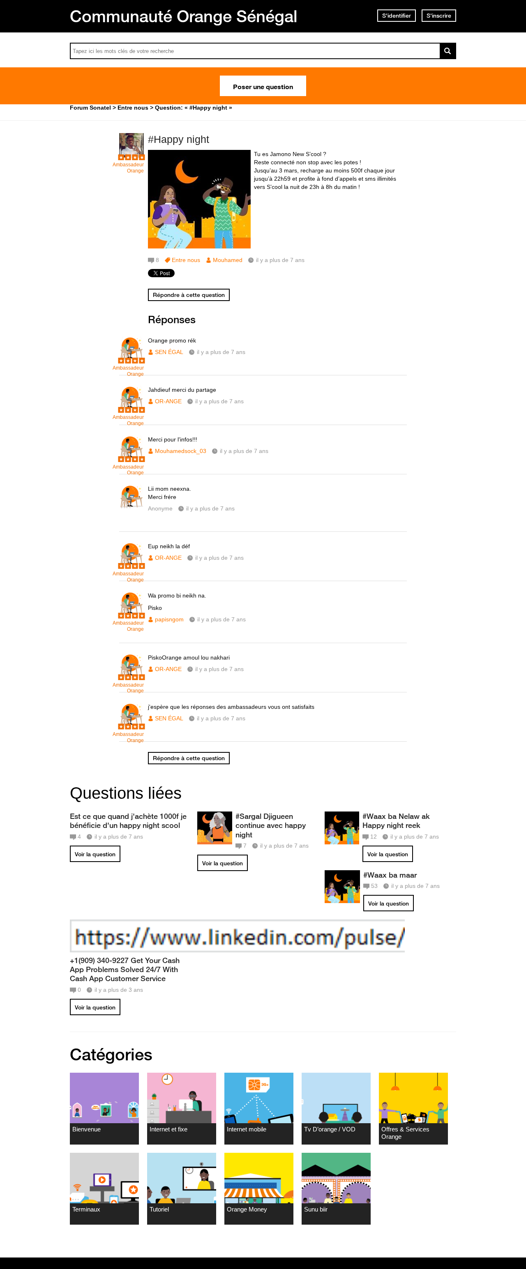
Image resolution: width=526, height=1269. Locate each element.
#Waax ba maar (390, 874)
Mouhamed (227, 260)
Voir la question (95, 854)
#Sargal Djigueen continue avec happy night (270, 825)
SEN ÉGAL (169, 352)
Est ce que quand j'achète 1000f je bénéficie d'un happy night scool (128, 821)
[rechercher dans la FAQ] (448, 51)
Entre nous (186, 260)
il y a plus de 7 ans (221, 352)
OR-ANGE (168, 401)
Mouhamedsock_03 (180, 451)
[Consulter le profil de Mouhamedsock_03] (131, 458)
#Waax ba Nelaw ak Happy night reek (396, 821)
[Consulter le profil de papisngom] (131, 614)
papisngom (169, 619)
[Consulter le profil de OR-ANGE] (131, 408)
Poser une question (263, 86)
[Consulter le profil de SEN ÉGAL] (131, 359)
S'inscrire (439, 15)
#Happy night (178, 139)
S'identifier (396, 15)
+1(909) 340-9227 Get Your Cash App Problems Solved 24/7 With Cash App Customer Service (125, 969)
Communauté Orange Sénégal (184, 16)
